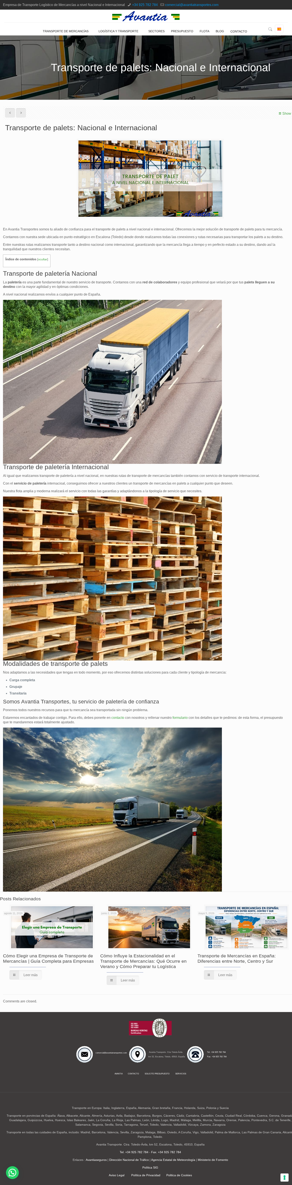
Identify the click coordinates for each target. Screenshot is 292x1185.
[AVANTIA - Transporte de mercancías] (146, 16)
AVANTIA (119, 1074)
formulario (180, 717)
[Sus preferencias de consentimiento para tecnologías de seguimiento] (284, 1177)
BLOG (220, 31)
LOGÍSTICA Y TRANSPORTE (118, 31)
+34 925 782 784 (145, 5)
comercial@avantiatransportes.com (191, 5)
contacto (117, 717)
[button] (12, 1172)
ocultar (42, 259)
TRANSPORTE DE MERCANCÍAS (65, 31)
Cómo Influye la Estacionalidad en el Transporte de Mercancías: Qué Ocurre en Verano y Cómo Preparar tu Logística (143, 961)
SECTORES (156, 31)
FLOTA (204, 31)
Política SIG (150, 1167)
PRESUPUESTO (182, 31)
